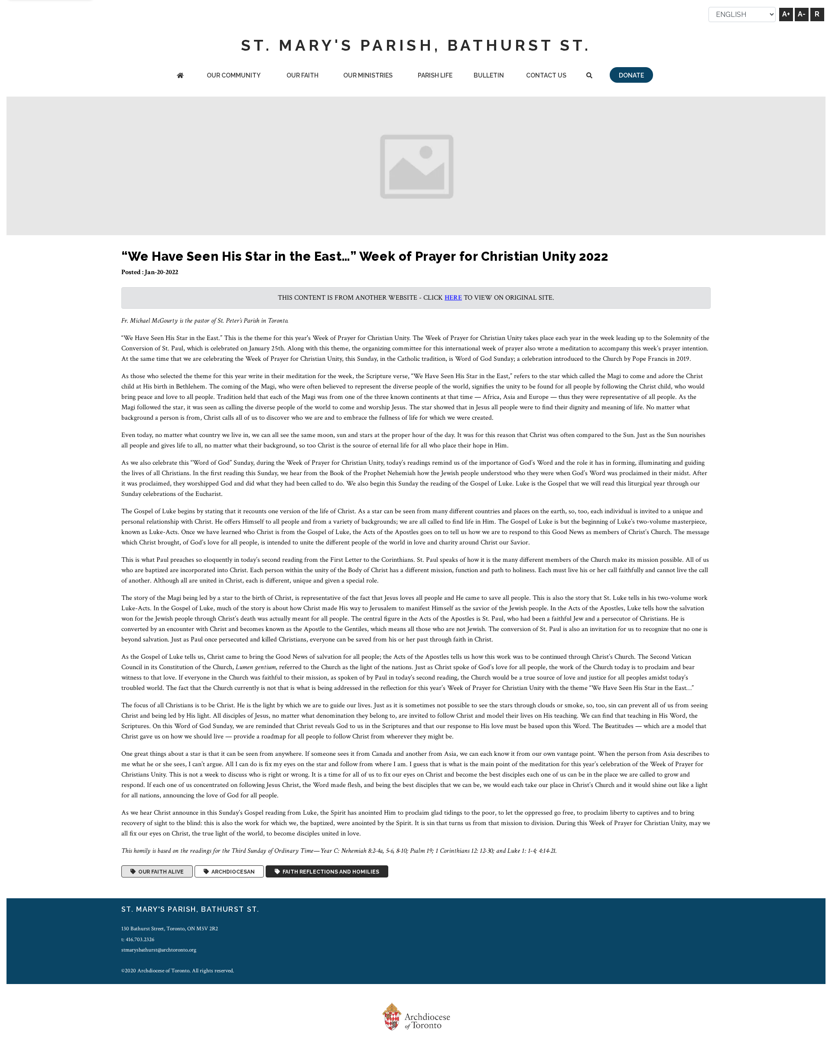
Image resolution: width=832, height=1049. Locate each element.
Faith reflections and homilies (329, 871)
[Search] (589, 76)
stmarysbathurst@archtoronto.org (158, 949)
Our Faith (302, 75)
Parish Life (435, 75)
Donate (631, 75)
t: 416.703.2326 (137, 939)
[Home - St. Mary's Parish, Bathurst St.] (180, 76)
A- (802, 14)
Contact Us (546, 75)
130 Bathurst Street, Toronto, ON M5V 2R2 (169, 928)
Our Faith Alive (160, 871)
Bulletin (489, 75)
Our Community (233, 75)
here (453, 297)
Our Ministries (368, 75)
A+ (786, 14)
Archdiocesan (232, 871)
